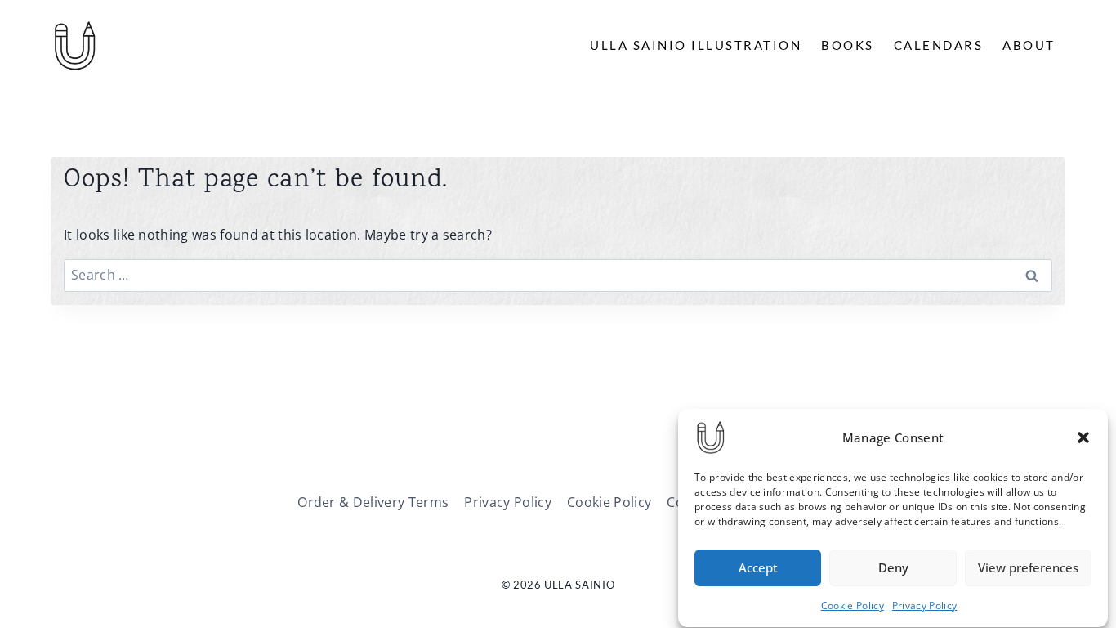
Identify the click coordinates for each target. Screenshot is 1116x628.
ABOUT (1029, 45)
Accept (758, 568)
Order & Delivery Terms (373, 502)
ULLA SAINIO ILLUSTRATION (695, 45)
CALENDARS (939, 45)
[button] (1083, 437)
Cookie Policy (852, 605)
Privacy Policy (924, 605)
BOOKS (847, 45)
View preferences (1028, 568)
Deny (893, 568)
